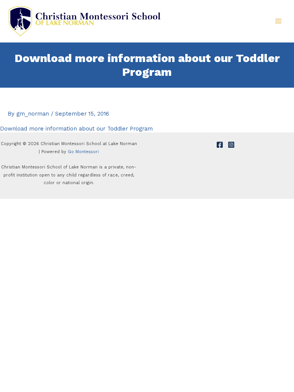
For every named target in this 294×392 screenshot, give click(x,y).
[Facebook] (219, 144)
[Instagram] (231, 144)
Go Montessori (83, 151)
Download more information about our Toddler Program (76, 128)
